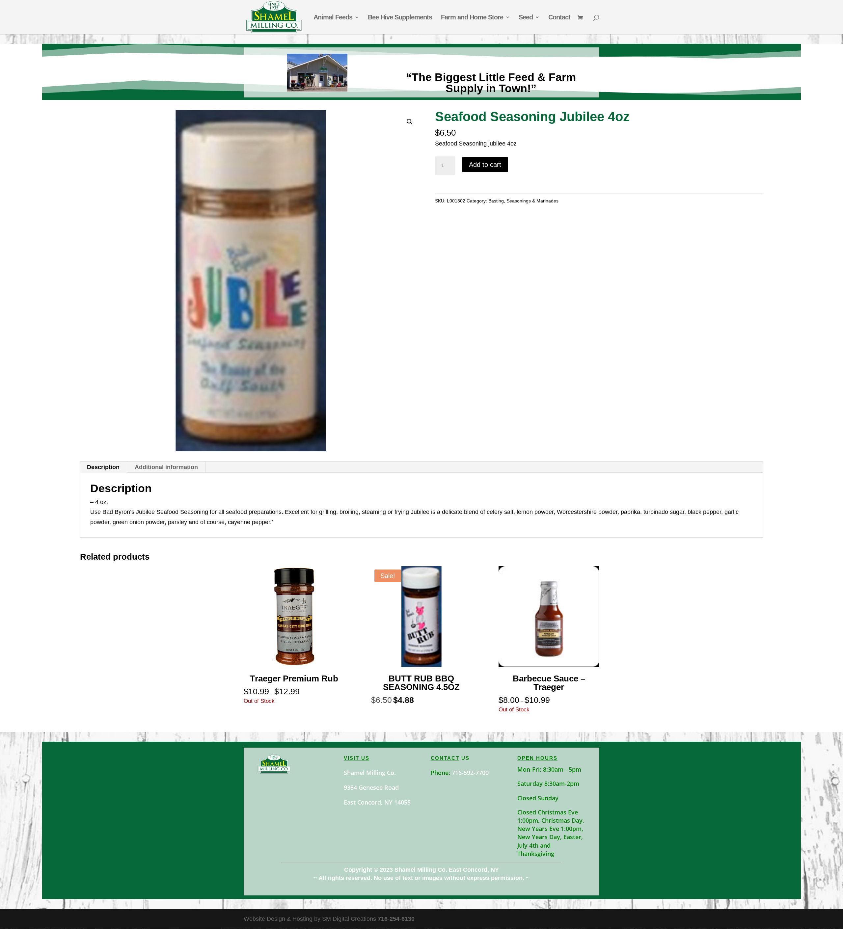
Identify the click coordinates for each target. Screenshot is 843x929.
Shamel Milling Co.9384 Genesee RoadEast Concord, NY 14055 (377, 787)
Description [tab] (103, 467)
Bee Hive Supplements (400, 18)
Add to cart (485, 164)
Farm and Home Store (472, 18)
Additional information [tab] (166, 467)
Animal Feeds (332, 18)
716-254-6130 (396, 919)
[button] (410, 122)
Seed (526, 18)
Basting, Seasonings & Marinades (523, 200)
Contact (559, 18)
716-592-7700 (470, 773)
